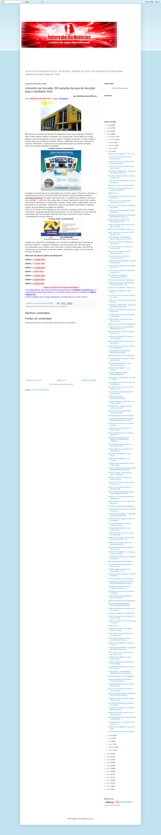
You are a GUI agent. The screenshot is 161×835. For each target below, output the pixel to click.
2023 (109, 134)
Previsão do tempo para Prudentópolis (121, 185)
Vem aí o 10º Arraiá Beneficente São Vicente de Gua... (120, 689)
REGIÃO (45, 306)
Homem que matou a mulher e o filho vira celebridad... (120, 534)
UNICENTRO (53, 306)
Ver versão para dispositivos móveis (61, 384)
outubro (111, 142)
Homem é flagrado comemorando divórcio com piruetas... (119, 680)
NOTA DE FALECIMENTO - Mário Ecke (121, 288)
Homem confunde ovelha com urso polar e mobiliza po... (120, 473)
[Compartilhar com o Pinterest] (71, 303)
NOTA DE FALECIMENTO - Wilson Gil (121, 229)
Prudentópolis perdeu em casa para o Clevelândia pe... (121, 685)
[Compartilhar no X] (66, 303)
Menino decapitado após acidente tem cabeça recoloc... (121, 617)
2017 (109, 768)
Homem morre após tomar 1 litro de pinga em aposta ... (120, 629)
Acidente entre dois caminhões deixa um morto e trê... (120, 699)
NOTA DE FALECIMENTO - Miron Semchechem (119, 529)
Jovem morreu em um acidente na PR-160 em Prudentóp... (121, 162)
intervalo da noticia (40, 303)
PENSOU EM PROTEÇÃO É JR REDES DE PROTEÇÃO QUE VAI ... (121, 216)
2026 (109, 125)
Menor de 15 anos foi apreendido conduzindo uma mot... (119, 201)
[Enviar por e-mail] (62, 303)
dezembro (112, 137)
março (110, 744)
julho (110, 151)
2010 (109, 789)
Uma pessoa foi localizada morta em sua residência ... (120, 392)
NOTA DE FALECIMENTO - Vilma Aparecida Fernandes (119, 364)
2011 (109, 786)
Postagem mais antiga (88, 380)
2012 (109, 783)
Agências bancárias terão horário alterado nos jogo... (119, 412)
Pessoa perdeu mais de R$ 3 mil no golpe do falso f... (120, 450)
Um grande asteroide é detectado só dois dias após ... (120, 565)
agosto (110, 148)
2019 (109, 763)
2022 (109, 754)
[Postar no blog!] (64, 303)
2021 (109, 757)
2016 (109, 771)
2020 (109, 760)
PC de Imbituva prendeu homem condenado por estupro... (119, 639)
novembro (112, 139)
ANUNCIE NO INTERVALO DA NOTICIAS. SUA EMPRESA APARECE (118, 439)
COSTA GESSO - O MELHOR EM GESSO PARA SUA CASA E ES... (120, 238)
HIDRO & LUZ (113, 193)
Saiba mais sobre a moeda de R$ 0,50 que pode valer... (121, 233)
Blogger (90, 819)
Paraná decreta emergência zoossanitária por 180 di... (118, 276)
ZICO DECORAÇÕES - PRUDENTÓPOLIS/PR (117, 397)
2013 (109, 780)
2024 (109, 131)
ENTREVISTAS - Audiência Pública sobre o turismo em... (120, 407)
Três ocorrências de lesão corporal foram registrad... (120, 157)
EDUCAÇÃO (38, 306)
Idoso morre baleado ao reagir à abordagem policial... (119, 252)
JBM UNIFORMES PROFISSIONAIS (120, 561)
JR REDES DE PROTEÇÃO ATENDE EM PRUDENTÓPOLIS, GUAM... (120, 419)
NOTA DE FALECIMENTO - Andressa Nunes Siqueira (120, 337)
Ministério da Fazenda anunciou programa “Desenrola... (119, 587)
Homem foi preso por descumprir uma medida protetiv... (121, 402)
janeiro (111, 750)
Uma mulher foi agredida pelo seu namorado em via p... (119, 445)
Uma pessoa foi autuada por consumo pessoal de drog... (121, 708)
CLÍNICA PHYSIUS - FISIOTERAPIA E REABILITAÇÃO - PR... (121, 328)
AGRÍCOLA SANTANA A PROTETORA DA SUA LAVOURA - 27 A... (121, 284)
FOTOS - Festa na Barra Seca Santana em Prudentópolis (121, 347)
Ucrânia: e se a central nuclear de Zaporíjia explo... (119, 488)
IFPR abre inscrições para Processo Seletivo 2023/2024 (120, 189)
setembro (111, 145)
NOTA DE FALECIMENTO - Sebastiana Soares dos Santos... (121, 553)
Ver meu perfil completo (112, 805)
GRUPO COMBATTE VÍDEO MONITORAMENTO (117, 373)
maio (110, 738)
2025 (109, 128)
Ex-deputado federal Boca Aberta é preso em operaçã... (120, 597)
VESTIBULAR (62, 306)
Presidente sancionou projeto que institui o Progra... (119, 478)
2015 (109, 774)
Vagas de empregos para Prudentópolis (121, 324)
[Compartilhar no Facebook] (69, 303)
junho (110, 735)
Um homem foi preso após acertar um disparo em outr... (121, 388)
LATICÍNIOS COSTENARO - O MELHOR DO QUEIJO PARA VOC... (122, 172)
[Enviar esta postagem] (57, 303)
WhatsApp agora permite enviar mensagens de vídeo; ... (119, 221)
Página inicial (61, 380)
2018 (109, 766)
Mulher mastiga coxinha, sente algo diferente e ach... (120, 320)
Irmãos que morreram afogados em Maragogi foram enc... (120, 543)
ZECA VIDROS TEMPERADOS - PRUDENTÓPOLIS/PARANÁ (119, 604)
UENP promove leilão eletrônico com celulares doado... (120, 713)
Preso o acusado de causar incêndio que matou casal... (120, 653)
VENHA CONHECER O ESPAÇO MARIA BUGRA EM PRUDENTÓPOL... (122, 469)
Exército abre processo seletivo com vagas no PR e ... (120, 247)
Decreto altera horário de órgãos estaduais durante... (119, 524)
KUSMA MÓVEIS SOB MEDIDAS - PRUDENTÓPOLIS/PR (119, 352)
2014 (109, 777)
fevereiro (111, 747)
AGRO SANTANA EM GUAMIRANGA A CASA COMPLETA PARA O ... (121, 493)
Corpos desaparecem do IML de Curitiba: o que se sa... (119, 257)
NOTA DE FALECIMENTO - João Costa (121, 154)
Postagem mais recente (34, 380)
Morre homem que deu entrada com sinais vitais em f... (120, 634)
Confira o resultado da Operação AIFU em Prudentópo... (121, 663)
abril (110, 741)
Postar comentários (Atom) (40, 390)
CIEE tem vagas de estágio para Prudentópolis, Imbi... (119, 570)
